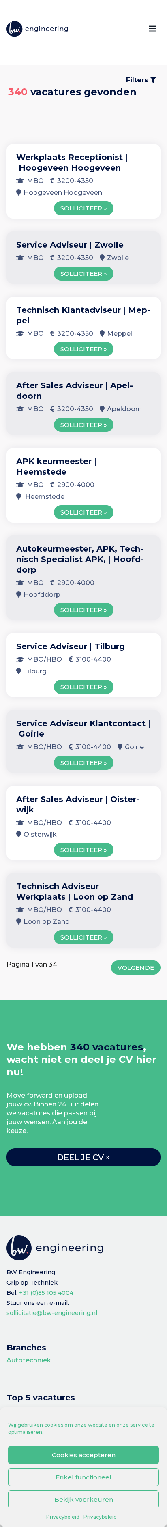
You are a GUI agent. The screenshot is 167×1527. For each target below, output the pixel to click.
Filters (138, 80)
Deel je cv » (83, 1157)
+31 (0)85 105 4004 (46, 1292)
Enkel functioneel (83, 1477)
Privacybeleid (62, 1517)
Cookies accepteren (84, 1455)
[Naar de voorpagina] (37, 29)
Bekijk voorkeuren (83, 1499)
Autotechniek (28, 1360)
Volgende (136, 967)
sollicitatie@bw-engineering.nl (51, 1313)
